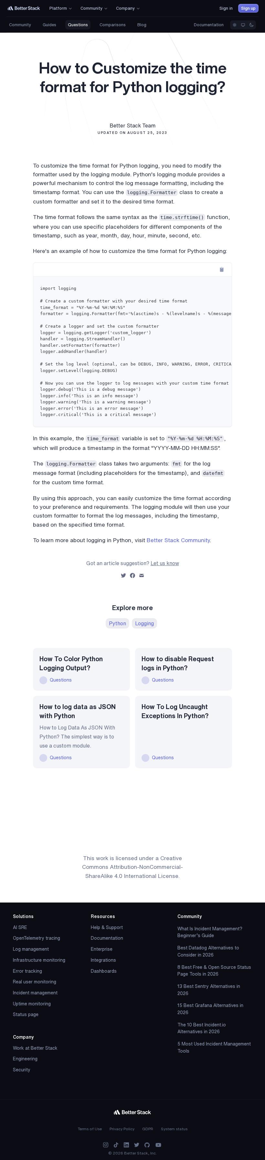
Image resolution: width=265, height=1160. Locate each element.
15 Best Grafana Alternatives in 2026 (210, 1009)
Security (21, 1069)
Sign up (248, 8)
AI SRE (20, 927)
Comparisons (113, 25)
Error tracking (27, 971)
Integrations (103, 960)
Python (117, 623)
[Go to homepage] (23, 8)
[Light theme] (234, 25)
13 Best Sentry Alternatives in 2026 (208, 990)
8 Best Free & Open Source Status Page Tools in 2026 (214, 971)
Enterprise (101, 949)
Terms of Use (90, 1129)
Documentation (209, 25)
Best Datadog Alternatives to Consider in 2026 (208, 951)
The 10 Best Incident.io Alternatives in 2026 (201, 1028)
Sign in (226, 8)
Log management (31, 949)
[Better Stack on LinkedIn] (126, 1145)
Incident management (35, 992)
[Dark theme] (251, 25)
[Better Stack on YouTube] (158, 1145)
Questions (78, 25)
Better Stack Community (178, 540)
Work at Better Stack (35, 1048)
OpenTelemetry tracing (36, 938)
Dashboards (104, 971)
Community (20, 25)
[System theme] (243, 25)
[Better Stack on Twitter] (136, 1145)
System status (174, 1129)
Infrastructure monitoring (39, 960)
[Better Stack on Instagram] (105, 1145)
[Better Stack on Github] (147, 1145)
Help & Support (107, 927)
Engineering (25, 1058)
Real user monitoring (34, 981)
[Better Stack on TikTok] (116, 1145)
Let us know (165, 563)
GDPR (147, 1129)
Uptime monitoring (32, 1003)
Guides (49, 25)
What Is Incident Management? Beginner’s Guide (209, 932)
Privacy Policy (122, 1129)
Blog (141, 25)
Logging (144, 623)
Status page (25, 1014)
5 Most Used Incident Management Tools (214, 1047)
